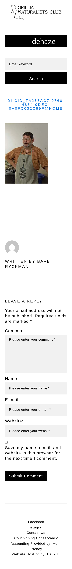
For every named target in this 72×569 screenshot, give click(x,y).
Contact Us (36, 533)
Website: (14, 421)
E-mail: (12, 399)
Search (36, 79)
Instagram (36, 527)
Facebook (36, 522)
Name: (12, 378)
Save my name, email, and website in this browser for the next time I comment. (33, 453)
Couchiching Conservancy (36, 538)
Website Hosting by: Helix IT (36, 554)
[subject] (36, 41)
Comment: (15, 330)
